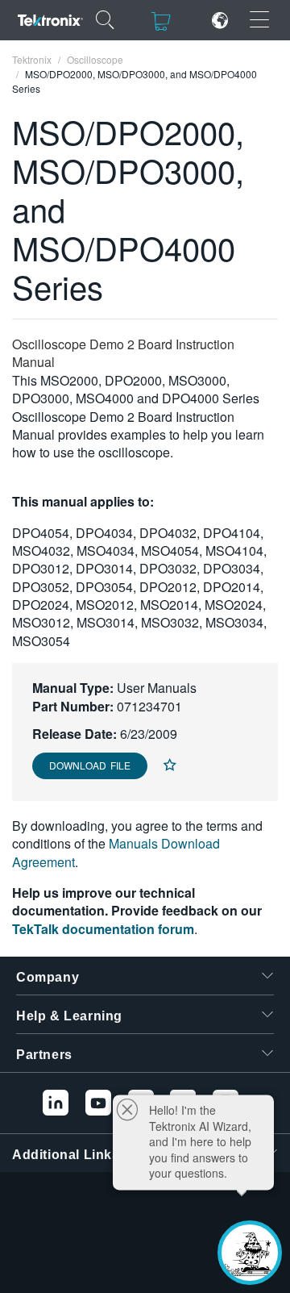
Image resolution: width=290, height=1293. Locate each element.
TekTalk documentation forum (103, 929)
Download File (89, 765)
